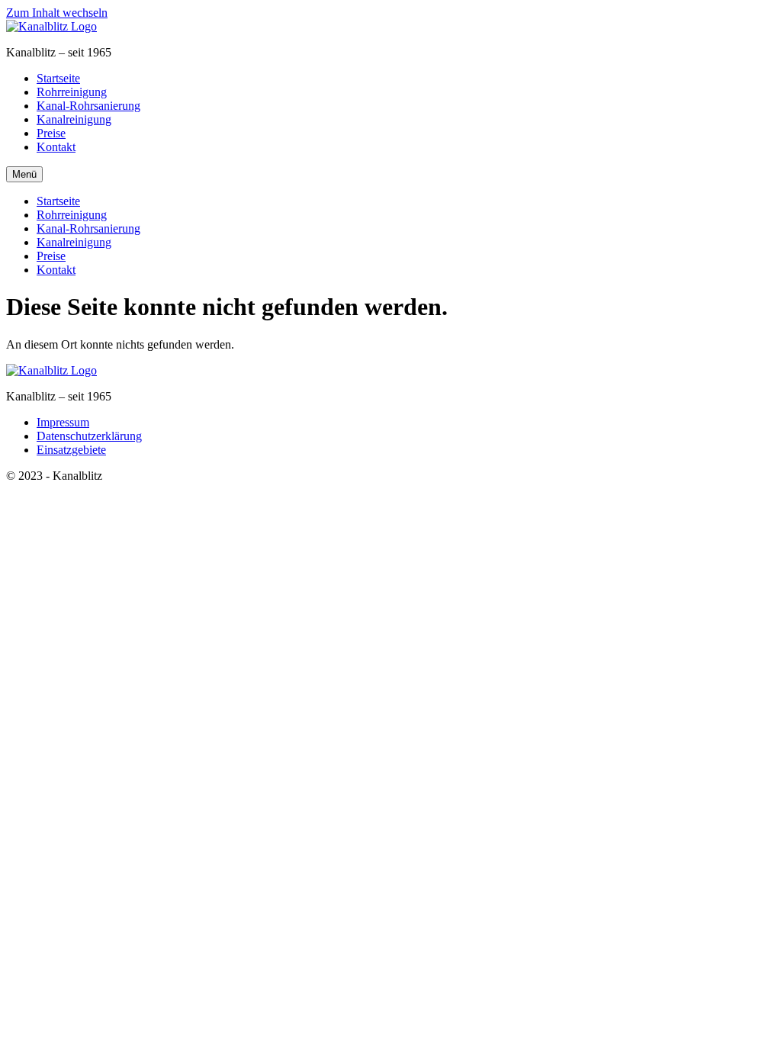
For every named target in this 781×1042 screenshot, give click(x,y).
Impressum (63, 422)
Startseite (58, 78)
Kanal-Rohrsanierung (88, 105)
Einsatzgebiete (71, 449)
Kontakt (56, 146)
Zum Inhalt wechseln (57, 12)
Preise (51, 133)
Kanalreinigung (74, 119)
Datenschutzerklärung (89, 435)
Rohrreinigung (72, 91)
